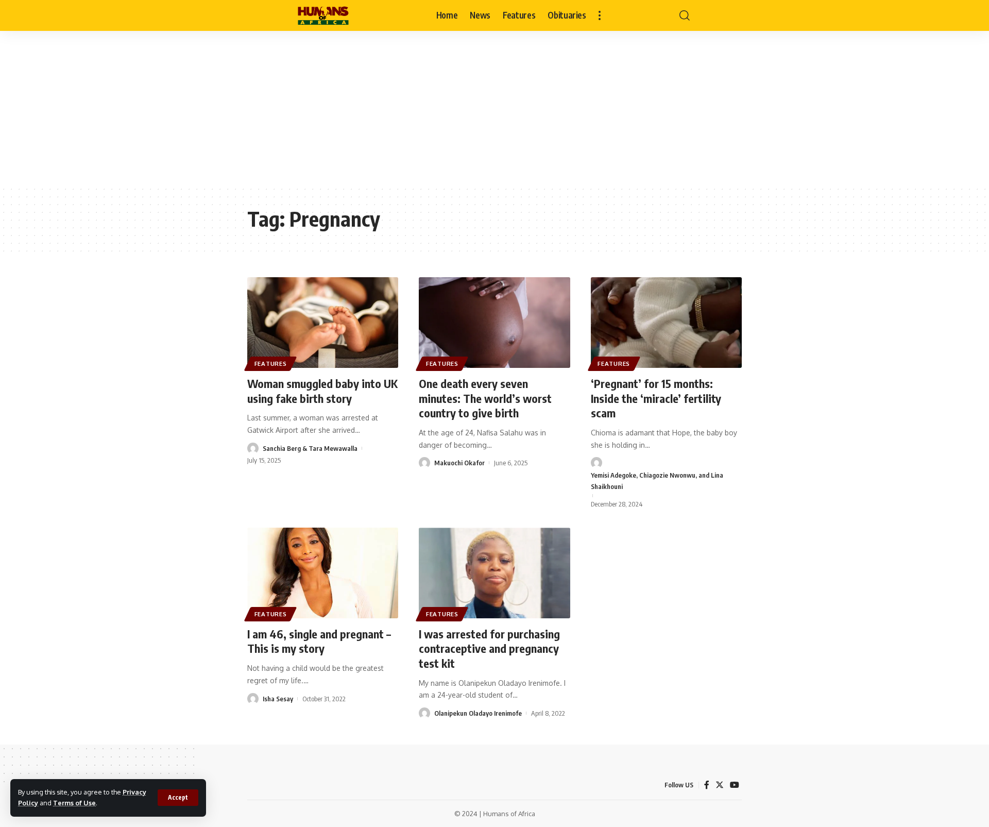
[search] (684, 15)
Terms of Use (74, 803)
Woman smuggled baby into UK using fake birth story (322, 391)
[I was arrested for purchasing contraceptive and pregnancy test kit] (494, 573)
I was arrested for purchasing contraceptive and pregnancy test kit (489, 648)
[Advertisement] (494, 108)
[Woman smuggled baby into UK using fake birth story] (322, 322)
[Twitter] (719, 785)
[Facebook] (707, 785)
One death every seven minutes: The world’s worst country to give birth (485, 398)
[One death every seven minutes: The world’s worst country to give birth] (494, 322)
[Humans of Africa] (323, 15)
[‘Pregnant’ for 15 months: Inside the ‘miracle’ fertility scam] (666, 322)
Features (270, 363)
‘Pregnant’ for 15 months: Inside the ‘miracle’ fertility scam (656, 398)
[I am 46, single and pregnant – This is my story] (322, 573)
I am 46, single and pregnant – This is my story (319, 641)
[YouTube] (734, 785)
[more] (599, 15)
